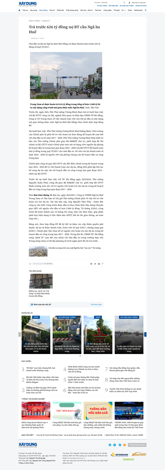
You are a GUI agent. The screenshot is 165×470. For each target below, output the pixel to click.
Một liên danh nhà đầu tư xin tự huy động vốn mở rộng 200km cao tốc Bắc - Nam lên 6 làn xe (84, 390)
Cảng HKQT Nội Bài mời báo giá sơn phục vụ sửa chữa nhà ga (67, 423)
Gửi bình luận (96, 305)
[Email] (99, 264)
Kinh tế (52, 10)
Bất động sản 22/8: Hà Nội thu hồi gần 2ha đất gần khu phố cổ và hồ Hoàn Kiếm (35, 347)
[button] (145, 334)
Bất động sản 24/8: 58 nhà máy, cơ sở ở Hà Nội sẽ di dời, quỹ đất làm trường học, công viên (98, 347)
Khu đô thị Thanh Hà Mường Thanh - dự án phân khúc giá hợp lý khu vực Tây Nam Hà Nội (69, 435)
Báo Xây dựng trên (38, 264)
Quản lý (46, 21)
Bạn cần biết (28, 435)
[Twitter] (95, 264)
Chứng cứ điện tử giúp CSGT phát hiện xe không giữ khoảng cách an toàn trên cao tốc (41, 390)
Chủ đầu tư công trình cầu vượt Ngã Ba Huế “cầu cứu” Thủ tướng (74, 248)
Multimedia (138, 10)
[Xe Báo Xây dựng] (139, 454)
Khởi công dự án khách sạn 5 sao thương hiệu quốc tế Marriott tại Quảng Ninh (35, 425)
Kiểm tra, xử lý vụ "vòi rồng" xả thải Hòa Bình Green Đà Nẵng (39, 293)
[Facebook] (91, 264)
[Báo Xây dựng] (28, 4)
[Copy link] (102, 264)
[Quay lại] (30, 263)
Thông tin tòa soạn (137, 445)
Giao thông (43, 10)
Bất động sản (113, 6)
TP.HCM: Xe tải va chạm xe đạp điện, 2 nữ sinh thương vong (67, 348)
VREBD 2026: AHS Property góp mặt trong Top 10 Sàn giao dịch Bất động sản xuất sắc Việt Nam (129, 425)
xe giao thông (102, 6)
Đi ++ (124, 10)
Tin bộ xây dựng (140, 6)
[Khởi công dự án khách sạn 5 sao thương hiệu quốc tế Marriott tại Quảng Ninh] (36, 411)
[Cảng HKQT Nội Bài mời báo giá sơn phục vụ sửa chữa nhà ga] (67, 411)
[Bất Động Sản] (119, 454)
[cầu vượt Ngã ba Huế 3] (66, 75)
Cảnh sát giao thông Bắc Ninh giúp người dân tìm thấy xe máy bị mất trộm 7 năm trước (83, 379)
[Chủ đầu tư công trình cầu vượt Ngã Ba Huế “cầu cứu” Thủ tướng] (38, 251)
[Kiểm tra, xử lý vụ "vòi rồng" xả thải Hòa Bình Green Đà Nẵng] (41, 281)
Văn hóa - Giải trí (86, 10)
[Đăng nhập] (129, 2)
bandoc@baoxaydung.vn (76, 458)
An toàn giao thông (127, 6)
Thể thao (98, 10)
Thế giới (117, 10)
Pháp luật (60, 10)
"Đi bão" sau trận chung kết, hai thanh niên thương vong (40, 369)
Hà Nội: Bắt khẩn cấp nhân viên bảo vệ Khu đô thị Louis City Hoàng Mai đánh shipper (42, 379)
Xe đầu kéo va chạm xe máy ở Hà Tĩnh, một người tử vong (129, 348)
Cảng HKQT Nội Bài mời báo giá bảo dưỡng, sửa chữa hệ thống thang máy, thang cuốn (98, 425)
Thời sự (25, 10)
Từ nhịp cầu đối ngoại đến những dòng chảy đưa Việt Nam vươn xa (125, 379)
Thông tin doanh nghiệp (33, 399)
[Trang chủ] (19, 10)
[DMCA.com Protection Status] (128, 459)
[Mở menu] (145, 10)
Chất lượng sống (72, 10)
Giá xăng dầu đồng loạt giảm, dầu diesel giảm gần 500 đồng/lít (125, 369)
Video (130, 10)
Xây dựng (33, 10)
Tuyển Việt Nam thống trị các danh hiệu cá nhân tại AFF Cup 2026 (125, 390)
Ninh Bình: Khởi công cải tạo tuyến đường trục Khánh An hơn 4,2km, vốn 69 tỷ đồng (84, 369)
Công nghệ (107, 10)
